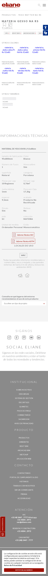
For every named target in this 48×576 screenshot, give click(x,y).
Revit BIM (16, 33)
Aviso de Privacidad (24, 423)
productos (9, 15)
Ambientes (24, 442)
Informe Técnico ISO (25, 235)
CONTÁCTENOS (23, 473)
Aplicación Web (24, 459)
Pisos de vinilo (24, 411)
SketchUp (24, 455)
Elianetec (24, 407)
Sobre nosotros (24, 390)
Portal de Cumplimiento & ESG (24, 477)
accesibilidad (24, 498)
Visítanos (24, 482)
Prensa (24, 494)
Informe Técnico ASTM (25, 241)
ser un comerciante (24, 490)
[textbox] (24, 303)
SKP (40, 33)
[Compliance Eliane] (2, 534)
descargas (24, 394)
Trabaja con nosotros (24, 486)
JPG (6, 33)
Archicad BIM (29, 33)
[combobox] (24, 303)
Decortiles (24, 402)
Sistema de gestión (24, 398)
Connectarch (24, 415)
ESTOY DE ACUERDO (24, 570)
